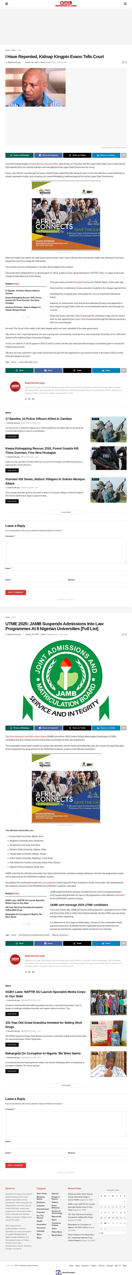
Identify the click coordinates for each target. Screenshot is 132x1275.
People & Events (56, 1198)
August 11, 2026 (29, 423)
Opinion (55, 1194)
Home (7, 50)
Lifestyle (40, 1231)
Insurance (41, 1228)
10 (105, 1212)
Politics (55, 1202)
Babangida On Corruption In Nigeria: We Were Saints (43, 1053)
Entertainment (43, 1209)
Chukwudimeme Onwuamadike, (43, 164)
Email (8, 579)
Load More (66, 512)
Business (41, 1202)
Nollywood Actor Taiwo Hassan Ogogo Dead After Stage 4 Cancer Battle (80, 1197)
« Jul (101, 1233)
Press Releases (56, 1207)
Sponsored (56, 1216)
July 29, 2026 (28, 457)
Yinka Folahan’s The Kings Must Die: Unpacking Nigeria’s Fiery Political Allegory (81, 1237)
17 (105, 1218)
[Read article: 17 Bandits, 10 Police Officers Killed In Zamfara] (108, 429)
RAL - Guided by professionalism (26, 1266)
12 (113, 1212)
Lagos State (80, 319)
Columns (41, 1206)
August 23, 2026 (29, 1000)
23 (101, 1223)
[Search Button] (125, 4)
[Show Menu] (6, 4)
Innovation (41, 1224)
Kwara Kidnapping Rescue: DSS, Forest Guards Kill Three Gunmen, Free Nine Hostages (23, 300)
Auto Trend (42, 1194)
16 (101, 1218)
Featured (41, 1212)
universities (119, 895)
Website (71, 580)
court (94, 294)
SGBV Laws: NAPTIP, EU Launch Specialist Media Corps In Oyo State (81, 1207)
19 (113, 1218)
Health (39, 1221)
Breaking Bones (41, 1198)
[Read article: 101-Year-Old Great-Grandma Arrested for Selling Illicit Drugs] (108, 1033)
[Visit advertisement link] (66, 215)
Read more (13, 436)
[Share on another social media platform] (124, 155)
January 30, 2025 (31, 62)
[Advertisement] (66, 27)
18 (109, 1218)
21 (121, 1218)
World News (57, 1235)
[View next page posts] (28, 317)
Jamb (13, 935)
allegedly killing (82, 282)
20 (117, 1218)
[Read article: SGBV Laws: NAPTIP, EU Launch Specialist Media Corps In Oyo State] (108, 1002)
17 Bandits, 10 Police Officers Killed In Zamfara (38, 418)
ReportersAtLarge (14, 62)
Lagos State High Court (28, 362)
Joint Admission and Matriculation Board (28, 736)
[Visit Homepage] (66, 3)
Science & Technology (57, 1212)
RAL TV (118, 1266)
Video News (57, 1232)
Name (8, 568)
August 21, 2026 (29, 1058)
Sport (54, 1220)
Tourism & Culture (56, 1224)
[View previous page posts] (24, 317)
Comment (10, 536)
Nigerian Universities (60, 935)
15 (124, 1212)
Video (54, 1228)
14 (121, 1212)
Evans (13, 362)
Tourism (101, 1266)
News (14, 50)
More (125, 1266)
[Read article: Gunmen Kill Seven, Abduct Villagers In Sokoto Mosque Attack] (108, 490)
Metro (20, 50)
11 (109, 1212)
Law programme (49, 883)
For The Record (40, 1217)
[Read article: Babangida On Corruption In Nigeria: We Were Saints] (108, 1064)
